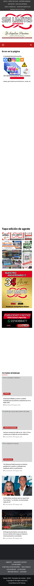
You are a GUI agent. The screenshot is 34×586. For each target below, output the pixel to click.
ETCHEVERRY (16, 564)
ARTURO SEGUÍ (13, 572)
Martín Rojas (8, 405)
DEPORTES (11, 4)
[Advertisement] (17, 153)
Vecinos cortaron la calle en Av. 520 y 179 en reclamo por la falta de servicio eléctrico (17, 433)
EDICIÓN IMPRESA (21, 4)
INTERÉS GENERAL (25, 1)
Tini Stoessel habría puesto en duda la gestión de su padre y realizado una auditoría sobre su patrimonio (15, 466)
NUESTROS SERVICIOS (23, 6)
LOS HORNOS (11, 569)
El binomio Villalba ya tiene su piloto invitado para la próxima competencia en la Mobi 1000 (17, 401)
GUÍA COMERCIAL (10, 6)
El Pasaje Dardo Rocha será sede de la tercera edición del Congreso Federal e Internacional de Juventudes (15, 534)
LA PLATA (6, 527)
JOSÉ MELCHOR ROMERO (10, 427)
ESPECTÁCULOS (13, 1)
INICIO (5, 1)
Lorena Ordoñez (9, 437)
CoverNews (12, 583)
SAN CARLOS (26, 567)
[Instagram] (14, 60)
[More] (22, 60)
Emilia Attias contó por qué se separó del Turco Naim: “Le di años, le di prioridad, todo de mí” (16, 500)
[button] (4, 44)
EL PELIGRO (22, 569)
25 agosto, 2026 (16, 405)
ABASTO (9, 562)
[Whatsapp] (18, 60)
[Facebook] (5, 60)
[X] (9, 60)
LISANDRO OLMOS (19, 562)
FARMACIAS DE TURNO (17, 9)
